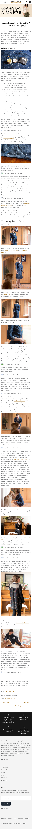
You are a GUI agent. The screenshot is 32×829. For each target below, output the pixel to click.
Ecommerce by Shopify (21, 823)
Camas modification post (22, 623)
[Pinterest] (7, 759)
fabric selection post (19, 401)
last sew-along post (8, 138)
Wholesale (4, 778)
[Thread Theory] (16, 2)
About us (3, 772)
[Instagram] (4, 759)
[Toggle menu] (2, 2)
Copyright (4, 780)
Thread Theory (8, 823)
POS (13, 823)
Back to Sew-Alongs (16, 706)
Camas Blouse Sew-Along (9, 698)
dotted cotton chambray (11, 250)
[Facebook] (2, 759)
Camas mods (6, 294)
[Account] (26, 2)
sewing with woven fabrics (21, 459)
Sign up (6, 803)
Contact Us (4, 770)
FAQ (2, 775)
